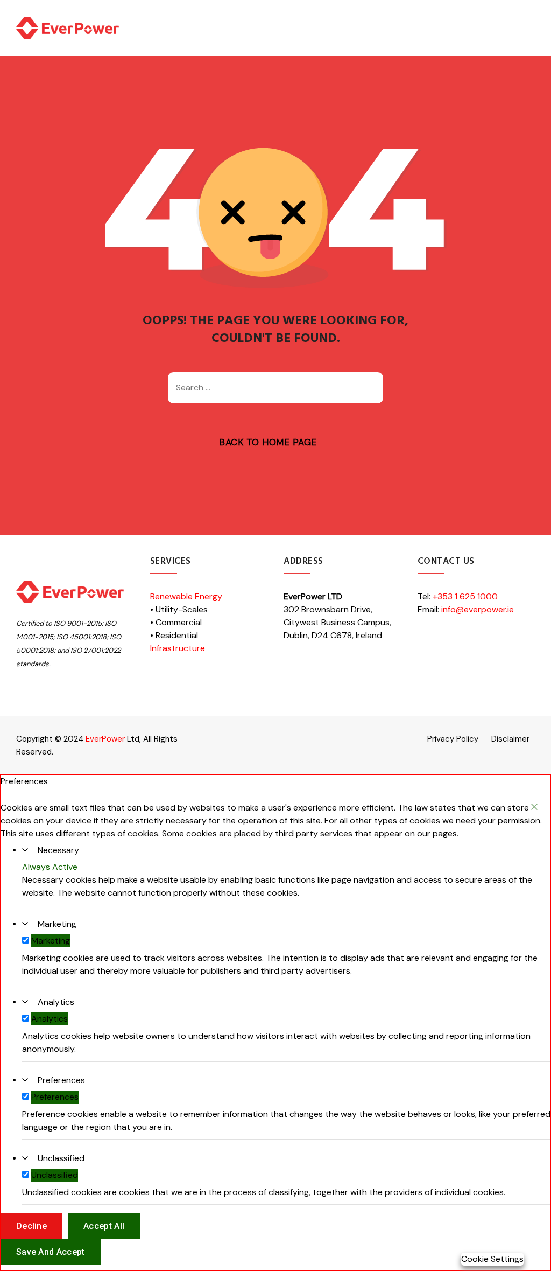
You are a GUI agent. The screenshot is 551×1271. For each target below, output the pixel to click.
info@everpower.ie (477, 609)
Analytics (56, 1002)
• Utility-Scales (179, 609)
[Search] (369, 387)
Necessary (58, 850)
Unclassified (61, 1158)
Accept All (103, 1226)
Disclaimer (510, 739)
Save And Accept (50, 1252)
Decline (31, 1226)
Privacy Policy (452, 739)
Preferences (61, 1080)
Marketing (57, 924)
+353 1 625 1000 (465, 596)
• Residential (174, 635)
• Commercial (176, 622)
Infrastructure (177, 648)
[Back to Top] (528, 1253)
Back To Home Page (268, 442)
